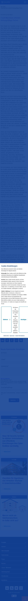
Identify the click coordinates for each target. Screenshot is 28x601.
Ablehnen (5, 319)
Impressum (12, 335)
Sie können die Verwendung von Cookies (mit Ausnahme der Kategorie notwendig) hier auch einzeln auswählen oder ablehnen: (15, 319)
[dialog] (14, 300)
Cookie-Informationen (20, 335)
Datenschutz (6, 335)
